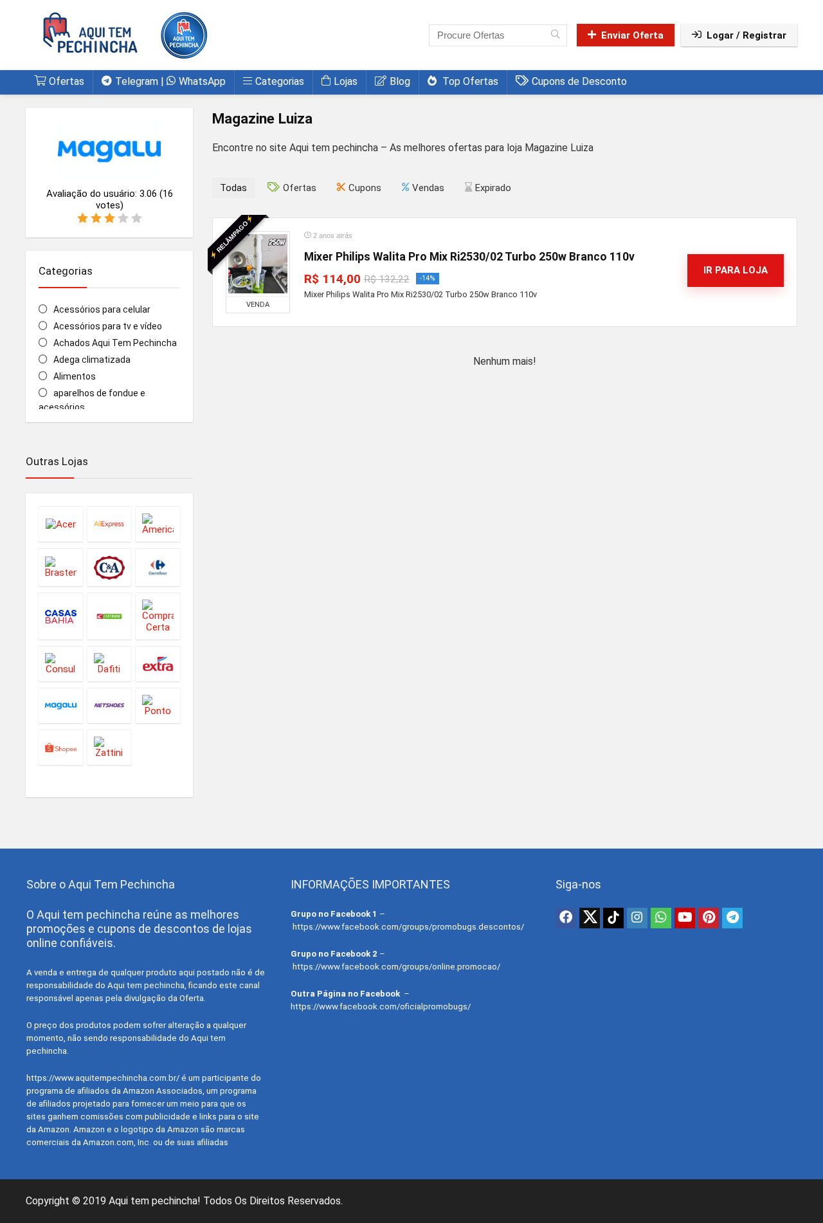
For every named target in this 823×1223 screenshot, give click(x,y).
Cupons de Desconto (579, 81)
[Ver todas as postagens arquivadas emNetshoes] (109, 705)
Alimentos (74, 376)
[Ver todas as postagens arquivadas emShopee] (61, 747)
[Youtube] (684, 918)
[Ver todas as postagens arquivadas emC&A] (109, 567)
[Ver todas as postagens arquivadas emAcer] (61, 524)
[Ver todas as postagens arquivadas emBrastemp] (61, 567)
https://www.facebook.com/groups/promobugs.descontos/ (408, 927)
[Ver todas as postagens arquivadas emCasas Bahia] (61, 616)
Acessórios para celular (101, 309)
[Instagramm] (637, 918)
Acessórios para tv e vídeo (107, 326)
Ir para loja (735, 270)
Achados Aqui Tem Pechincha (115, 343)
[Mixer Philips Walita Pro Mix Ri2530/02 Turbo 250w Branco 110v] (257, 264)
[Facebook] (566, 918)
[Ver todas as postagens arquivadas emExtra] (158, 663)
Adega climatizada (92, 359)
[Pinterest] (708, 918)
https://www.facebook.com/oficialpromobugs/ (381, 1006)
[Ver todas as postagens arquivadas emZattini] (109, 747)
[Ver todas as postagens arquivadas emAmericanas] (158, 524)
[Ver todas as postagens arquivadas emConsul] (61, 663)
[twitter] (589, 918)
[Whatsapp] (661, 918)
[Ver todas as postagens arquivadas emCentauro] (109, 616)
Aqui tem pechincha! (155, 1201)
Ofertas (66, 81)
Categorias (279, 81)
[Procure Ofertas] (555, 35)
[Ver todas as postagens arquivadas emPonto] (158, 705)
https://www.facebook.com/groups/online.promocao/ (396, 966)
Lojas (345, 81)
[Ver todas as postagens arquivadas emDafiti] (109, 663)
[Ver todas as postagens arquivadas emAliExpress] (109, 524)
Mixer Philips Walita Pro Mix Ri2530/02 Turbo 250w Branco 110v (469, 256)
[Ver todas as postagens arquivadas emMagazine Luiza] (61, 705)
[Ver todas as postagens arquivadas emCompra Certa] (158, 616)
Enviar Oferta (632, 35)
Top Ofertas (469, 81)
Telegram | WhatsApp (170, 81)
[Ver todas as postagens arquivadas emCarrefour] (158, 567)
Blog (400, 81)
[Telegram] (732, 918)
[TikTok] (613, 918)
